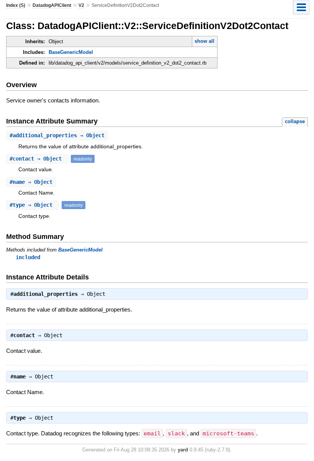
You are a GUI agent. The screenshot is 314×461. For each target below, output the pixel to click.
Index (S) (15, 5)
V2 (81, 5)
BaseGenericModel (71, 52)
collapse (295, 121)
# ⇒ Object (57, 135)
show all (204, 41)
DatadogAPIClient (52, 5)
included (28, 257)
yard (183, 450)
